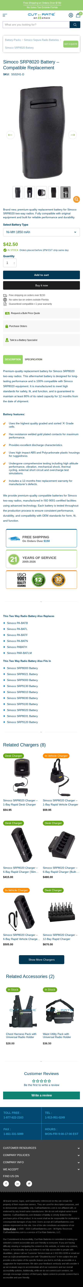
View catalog (5, 15)
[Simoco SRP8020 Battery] (74, 200)
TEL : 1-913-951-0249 (55, 1115)
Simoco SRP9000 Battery (22, 680)
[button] (10, 132)
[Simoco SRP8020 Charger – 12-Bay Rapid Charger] (61, 912)
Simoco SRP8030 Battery (22, 698)
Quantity (8, 256)
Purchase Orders (18, 326)
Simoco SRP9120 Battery (22, 722)
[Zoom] (23, 1011)
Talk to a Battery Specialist (23, 340)
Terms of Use (9, 1229)
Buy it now (41, 285)
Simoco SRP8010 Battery (22, 692)
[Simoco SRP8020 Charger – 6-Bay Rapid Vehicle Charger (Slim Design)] (21, 912)
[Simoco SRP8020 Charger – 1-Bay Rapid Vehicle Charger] (61, 777)
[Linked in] (17, 1184)
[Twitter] (29, 1184)
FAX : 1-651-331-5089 (13, 1132)
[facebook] (6, 1184)
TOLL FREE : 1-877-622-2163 (13, 1115)
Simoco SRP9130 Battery (22, 686)
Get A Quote (70, 44)
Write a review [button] (41, 1095)
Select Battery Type (15, 224)
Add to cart (41, 274)
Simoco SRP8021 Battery (22, 674)
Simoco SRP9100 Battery (22, 704)
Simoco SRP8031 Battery (22, 716)
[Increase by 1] (15, 259)
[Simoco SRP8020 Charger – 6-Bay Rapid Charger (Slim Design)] (21, 845)
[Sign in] (71, 15)
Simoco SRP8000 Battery (22, 668)
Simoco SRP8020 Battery (22, 710)
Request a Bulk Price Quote (25, 313)
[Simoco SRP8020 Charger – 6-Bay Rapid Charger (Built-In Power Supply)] (61, 845)
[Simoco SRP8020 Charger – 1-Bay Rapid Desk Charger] (21, 777)
